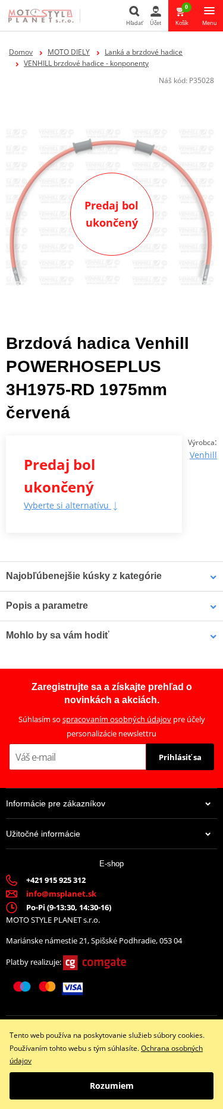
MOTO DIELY (69, 52)
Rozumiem (112, 1085)
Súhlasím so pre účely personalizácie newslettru (111, 726)
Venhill (203, 454)
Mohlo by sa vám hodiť (57, 635)
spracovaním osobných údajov (116, 719)
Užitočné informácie (43, 833)
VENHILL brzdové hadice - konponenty (86, 63)
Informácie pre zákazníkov (55, 803)
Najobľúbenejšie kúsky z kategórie (84, 576)
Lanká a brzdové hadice (144, 52)
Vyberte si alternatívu (67, 505)
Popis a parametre (47, 605)
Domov (21, 52)
